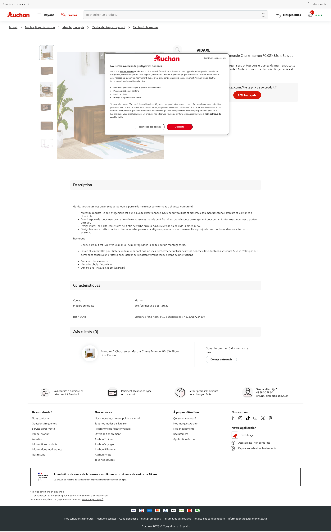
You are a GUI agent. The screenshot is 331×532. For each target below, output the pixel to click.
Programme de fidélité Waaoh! (113, 428)
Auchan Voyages (104, 444)
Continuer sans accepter (215, 58)
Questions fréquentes (44, 423)
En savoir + (204, 75)
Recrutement (180, 434)
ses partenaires (127, 71)
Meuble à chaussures (145, 27)
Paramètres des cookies (149, 126)
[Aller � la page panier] (315, 15)
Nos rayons (38, 454)
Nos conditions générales (78, 518)
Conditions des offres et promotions (140, 518)
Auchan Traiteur (104, 439)
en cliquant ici (58, 491)
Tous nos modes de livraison (111, 423)
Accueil (13, 27)
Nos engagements (183, 428)
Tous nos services (105, 459)
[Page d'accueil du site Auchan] (20, 15)
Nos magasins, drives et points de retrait (118, 418)
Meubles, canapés (73, 27)
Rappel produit (40, 434)
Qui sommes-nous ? (184, 418)
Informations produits (44, 444)
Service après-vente (43, 428)
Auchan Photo (103, 454)
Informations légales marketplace (247, 518)
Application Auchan (184, 439)
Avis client (37, 439)
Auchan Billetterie (105, 449)
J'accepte (179, 126)
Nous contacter (41, 418)
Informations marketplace (47, 449)
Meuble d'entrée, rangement (108, 27)
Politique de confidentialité (209, 518)
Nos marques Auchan (185, 423)
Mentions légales (106, 518)
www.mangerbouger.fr (92, 499)
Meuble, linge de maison (40, 27)
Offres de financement (108, 434)
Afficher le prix (247, 95)
